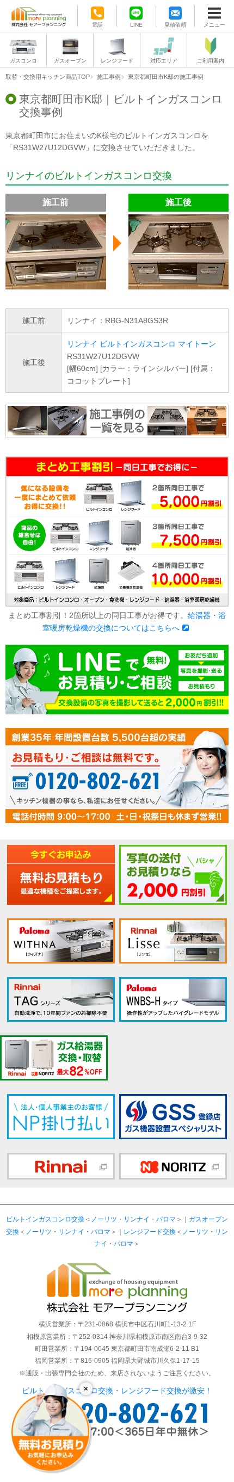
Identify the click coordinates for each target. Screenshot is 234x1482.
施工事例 (109, 76)
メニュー (214, 24)
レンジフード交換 (150, 1232)
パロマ (166, 1219)
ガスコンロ (23, 61)
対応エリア (163, 61)
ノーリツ (104, 1219)
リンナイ (137, 1219)
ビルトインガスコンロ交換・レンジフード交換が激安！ (117, 1390)
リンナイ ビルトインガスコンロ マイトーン (141, 343)
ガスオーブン (70, 61)
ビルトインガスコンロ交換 (45, 1219)
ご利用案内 (210, 61)
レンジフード (117, 61)
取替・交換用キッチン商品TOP (47, 76)
